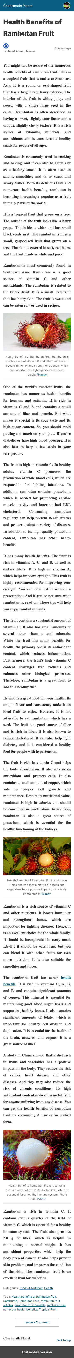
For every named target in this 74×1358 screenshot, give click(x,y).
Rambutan (10, 1301)
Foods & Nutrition (31, 1288)
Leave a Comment (37, 1322)
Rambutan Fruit (29, 1301)
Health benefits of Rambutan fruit (34, 1296)
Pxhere (41, 1199)
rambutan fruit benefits (30, 1305)
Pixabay (42, 374)
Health (48, 1288)
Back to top (64, 1340)
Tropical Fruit (47, 1309)
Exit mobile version (37, 1352)
